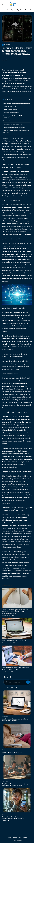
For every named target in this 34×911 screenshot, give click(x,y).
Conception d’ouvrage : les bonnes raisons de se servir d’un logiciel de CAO (16, 668)
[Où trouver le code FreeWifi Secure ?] (17, 736)
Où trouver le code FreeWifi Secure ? (13, 752)
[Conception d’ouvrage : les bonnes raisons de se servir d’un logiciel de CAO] (17, 656)
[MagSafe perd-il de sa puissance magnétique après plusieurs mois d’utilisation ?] (17, 767)
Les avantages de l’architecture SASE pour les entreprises (14, 117)
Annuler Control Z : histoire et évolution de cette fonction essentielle (15, 720)
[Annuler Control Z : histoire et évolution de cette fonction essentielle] (17, 702)
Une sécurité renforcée (9, 121)
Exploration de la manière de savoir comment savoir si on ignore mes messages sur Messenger (16, 818)
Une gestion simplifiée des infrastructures (14, 127)
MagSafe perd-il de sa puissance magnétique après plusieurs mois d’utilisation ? (15, 784)
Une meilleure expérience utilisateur (12, 124)
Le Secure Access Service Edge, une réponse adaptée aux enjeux (16, 131)
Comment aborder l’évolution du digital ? (14, 640)
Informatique (6, 716)
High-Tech (5, 781)
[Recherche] (31, 4)
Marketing (4, 643)
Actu (3, 672)
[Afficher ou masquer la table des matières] (21, 99)
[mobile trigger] (3, 4)
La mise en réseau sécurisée (10, 109)
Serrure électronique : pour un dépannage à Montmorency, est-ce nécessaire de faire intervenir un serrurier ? (15, 611)
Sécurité (4, 60)
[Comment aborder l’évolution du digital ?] (17, 628)
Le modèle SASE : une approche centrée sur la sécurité (16, 103)
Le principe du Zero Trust (9, 106)
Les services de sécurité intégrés (11, 113)
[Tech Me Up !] (12, 4)
